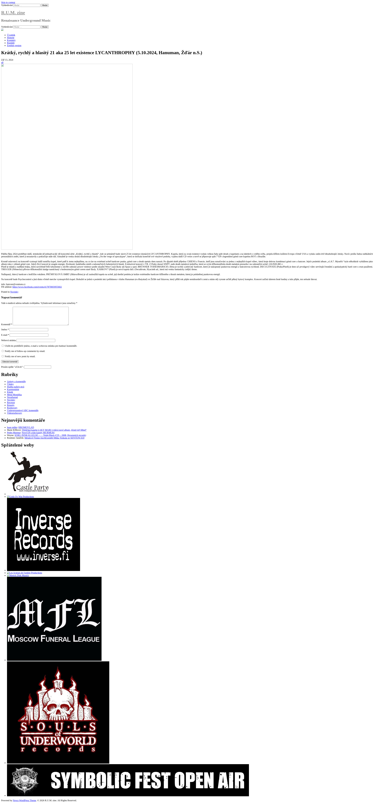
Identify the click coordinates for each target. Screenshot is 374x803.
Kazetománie (13, 389)
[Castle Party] (28, 494)
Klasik (10, 392)
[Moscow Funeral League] (54, 660)
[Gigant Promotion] (18, 575)
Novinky (14, 292)
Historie (10, 37)
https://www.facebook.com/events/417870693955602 (37, 287)
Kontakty (11, 40)
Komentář (6, 324)
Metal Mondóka (14, 394)
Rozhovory (12, 408)
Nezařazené (12, 397)
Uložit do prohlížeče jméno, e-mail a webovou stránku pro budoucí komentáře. (41, 346)
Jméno (5, 329)
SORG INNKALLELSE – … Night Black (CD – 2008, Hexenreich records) (50, 435)
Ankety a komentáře (16, 381)
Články (10, 384)
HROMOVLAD (26, 427)
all (2, 62)
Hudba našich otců (15, 387)
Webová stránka (8, 340)
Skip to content (8, 2)
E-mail (5, 335)
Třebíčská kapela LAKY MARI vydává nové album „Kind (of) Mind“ (54, 430)
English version (14, 45)
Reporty (10, 405)
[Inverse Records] (43, 570)
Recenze (11, 402)
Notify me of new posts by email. (20, 356)
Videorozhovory (14, 413)
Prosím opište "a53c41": (12, 367)
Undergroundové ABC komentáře (22, 410)
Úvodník (11, 35)
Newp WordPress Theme (24, 800)
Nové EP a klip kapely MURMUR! (38, 432)
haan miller (12, 427)
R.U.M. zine (13, 12)
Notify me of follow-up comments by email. (25, 351)
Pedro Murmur (14, 432)
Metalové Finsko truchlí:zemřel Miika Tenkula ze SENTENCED (54, 438)
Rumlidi (10, 43)
